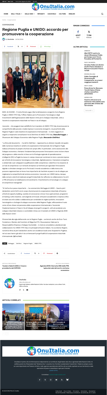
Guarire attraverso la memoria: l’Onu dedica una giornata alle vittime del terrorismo (94, 102)
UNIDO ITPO (37, 243)
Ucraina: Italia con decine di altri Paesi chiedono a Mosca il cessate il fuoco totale (35, 325)
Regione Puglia (28, 243)
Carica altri (88, 110)
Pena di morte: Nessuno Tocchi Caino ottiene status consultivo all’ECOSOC (93, 91)
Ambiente (13, 319)
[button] (102, 13)
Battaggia (11, 243)
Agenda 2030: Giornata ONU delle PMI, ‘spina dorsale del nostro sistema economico (54, 268)
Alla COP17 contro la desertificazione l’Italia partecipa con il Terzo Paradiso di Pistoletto (13, 325)
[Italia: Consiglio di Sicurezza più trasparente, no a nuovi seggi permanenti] (58, 317)
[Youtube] (27, 289)
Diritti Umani (88, 85)
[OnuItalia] (4, 39)
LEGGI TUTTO (53, 370)
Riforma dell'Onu (57, 319)
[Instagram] (51, 380)
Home (4, 20)
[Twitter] (45, 380)
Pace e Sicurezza (35, 319)
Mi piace (78, 30)
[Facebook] (20, 289)
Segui (89, 30)
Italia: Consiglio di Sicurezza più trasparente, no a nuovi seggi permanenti (58, 325)
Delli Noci (19, 243)
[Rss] (62, 380)
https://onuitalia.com (24, 282)
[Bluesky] (67, 380)
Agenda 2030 (88, 97)
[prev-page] (3, 333)
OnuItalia (11, 39)
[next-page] (7, 333)
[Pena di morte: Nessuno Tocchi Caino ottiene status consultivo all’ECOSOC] (78, 90)
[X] (23, 289)
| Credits (16, 391)
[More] (57, 253)
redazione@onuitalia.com (57, 374)
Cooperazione (11, 20)
